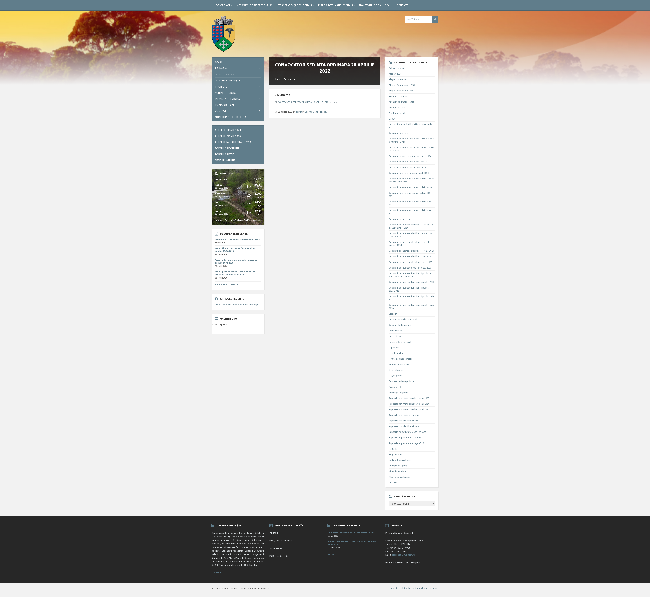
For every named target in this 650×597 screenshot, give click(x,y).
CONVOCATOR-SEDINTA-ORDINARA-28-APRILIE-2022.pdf (305, 102)
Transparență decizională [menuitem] (295, 5)
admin (299, 111)
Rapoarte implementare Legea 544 (406, 443)
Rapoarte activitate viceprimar (404, 415)
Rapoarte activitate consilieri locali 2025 (409, 409)
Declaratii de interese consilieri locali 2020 (410, 267)
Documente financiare (400, 324)
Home (277, 79)
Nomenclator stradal (399, 364)
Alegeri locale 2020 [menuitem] (228, 136)
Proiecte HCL (395, 386)
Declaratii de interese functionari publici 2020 (411, 281)
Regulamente (395, 454)
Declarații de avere (398, 133)
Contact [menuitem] (402, 5)
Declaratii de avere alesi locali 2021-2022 (409, 161)
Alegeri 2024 (395, 73)
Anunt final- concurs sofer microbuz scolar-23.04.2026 (235, 250)
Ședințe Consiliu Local (316, 111)
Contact (434, 588)
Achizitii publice (397, 68)
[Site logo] (223, 50)
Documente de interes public (403, 319)
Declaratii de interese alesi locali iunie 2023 (410, 262)
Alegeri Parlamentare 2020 (402, 84)
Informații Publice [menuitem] (227, 98)
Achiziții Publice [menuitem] (226, 92)
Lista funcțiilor (396, 353)
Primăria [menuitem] (221, 68)
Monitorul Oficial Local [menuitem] (375, 5)
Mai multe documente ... (227, 284)
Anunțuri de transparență (401, 101)
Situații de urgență (398, 465)
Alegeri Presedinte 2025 (401, 90)
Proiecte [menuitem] (221, 86)
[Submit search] (435, 19)
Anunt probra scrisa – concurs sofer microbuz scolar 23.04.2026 (235, 273)
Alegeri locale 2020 (398, 79)
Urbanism (393, 482)
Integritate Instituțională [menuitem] (335, 5)
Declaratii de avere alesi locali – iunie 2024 (410, 156)
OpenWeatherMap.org (248, 219)
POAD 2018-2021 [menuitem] (224, 104)
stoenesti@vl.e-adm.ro (403, 554)
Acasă (394, 588)
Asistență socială (397, 113)
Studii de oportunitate (400, 476)
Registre (393, 448)
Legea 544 (394, 347)
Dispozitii (393, 313)
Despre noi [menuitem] (223, 5)
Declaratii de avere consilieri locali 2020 (409, 172)
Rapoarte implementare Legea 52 (406, 437)
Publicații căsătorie (398, 392)
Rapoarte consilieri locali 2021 (404, 420)
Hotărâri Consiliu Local (400, 341)
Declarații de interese (400, 219)
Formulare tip (395, 330)
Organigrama (395, 375)
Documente (290, 79)
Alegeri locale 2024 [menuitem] (228, 130)
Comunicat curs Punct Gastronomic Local (238, 239)
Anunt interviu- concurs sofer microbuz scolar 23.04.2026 (237, 261)
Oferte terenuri (396, 370)
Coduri (392, 118)
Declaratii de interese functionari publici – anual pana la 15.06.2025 (410, 275)
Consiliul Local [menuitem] (225, 74)
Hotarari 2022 (395, 336)
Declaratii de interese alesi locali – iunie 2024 (411, 250)
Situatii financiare (397, 471)
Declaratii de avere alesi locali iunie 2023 (409, 167)
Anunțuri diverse (397, 107)
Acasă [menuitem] (218, 62)
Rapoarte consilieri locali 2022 (404, 426)
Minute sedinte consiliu (400, 358)
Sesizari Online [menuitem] (225, 160)
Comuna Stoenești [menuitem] (227, 80)
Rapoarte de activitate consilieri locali (408, 431)
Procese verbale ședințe (401, 381)
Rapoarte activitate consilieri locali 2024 (409, 403)
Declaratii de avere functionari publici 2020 (410, 187)
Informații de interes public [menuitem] (254, 5)
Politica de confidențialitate (414, 588)
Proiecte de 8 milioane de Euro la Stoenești (236, 304)
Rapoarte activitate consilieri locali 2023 (409, 398)
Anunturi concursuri (398, 96)
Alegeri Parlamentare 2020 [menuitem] (233, 142)
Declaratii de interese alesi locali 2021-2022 (410, 256)
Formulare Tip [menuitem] (224, 154)
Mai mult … (218, 572)
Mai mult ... (333, 554)
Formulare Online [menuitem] (227, 148)
